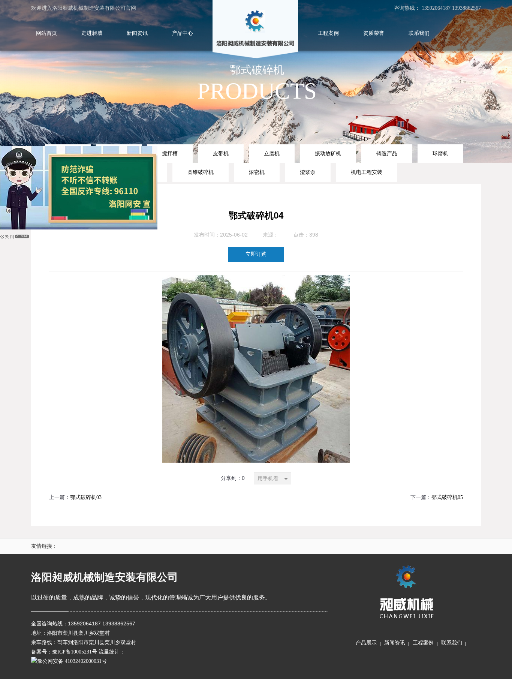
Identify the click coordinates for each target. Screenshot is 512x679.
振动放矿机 (328, 153)
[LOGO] (255, 30)
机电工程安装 (366, 172)
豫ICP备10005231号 (74, 652)
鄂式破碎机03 (86, 497)
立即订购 (256, 254)
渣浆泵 (308, 172)
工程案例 (423, 643)
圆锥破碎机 (200, 172)
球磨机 (440, 153)
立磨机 (272, 153)
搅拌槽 (170, 153)
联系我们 (451, 643)
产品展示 (366, 643)
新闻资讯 (394, 643)
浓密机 (257, 172)
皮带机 (221, 153)
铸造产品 (386, 153)
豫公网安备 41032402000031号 (72, 661)
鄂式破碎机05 (447, 497)
